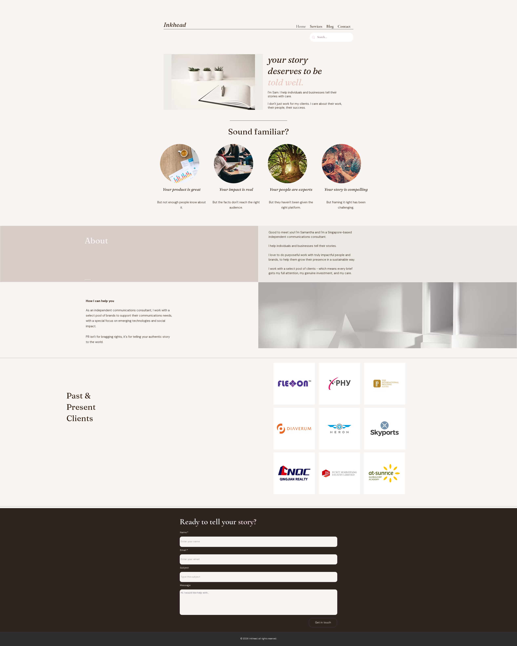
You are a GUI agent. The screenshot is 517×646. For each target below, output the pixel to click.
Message (185, 585)
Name (183, 532)
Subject (184, 567)
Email (183, 550)
